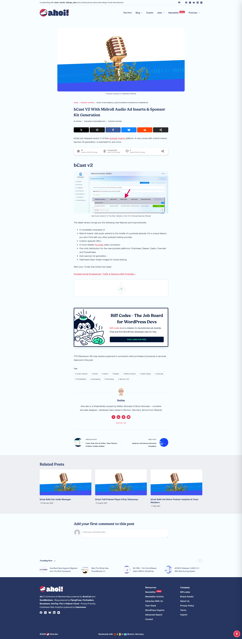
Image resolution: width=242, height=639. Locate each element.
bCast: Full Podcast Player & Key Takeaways (116, 499)
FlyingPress (76, 600)
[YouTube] (201, 3)
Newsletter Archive (154, 596)
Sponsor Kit (123, 379)
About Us (184, 601)
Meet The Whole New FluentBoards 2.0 (100, 569)
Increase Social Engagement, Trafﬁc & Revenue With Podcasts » (105, 273)
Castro (105, 373)
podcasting (95, 379)
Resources (150, 587)
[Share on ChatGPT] (97, 129)
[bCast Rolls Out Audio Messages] (65, 482)
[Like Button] (121, 289)
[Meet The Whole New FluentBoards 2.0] (85, 569)
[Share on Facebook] (113, 129)
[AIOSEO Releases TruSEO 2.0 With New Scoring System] (168, 569)
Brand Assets (186, 596)
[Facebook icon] (113, 417)
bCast (95, 373)
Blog (138, 12)
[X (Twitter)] (190, 3)
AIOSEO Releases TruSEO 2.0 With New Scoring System (187, 569)
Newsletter (176, 12)
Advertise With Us (154, 601)
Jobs (159, 12)
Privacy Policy (187, 605)
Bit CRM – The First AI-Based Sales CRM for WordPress (144, 569)
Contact (149, 619)
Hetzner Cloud (72, 603)
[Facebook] (186, 3)
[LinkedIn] (198, 3)
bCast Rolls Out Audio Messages (55, 499)
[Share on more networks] (160, 129)
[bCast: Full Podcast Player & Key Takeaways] (121, 482)
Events (149, 12)
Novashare (45, 603)
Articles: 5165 (121, 423)
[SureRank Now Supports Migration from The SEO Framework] (43, 569)
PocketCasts (80, 379)
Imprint (183, 614)
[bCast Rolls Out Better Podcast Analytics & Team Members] (176, 482)
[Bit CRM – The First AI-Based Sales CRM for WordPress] (126, 569)
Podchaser (109, 379)
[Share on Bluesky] (129, 129)
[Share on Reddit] (144, 129)
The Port (127, 12)
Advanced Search (153, 614)
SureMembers (46, 600)
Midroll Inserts (129, 373)
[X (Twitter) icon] (128, 417)
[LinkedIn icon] (118, 417)
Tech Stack (150, 605)
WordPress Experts (154, 610)
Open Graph (145, 373)
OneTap (54, 603)
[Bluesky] (194, 3)
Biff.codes (114, 327)
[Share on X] (81, 129)
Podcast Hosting (115, 121)
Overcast (159, 373)
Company (185, 587)
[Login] (179, 3)
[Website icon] (123, 417)
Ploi (61, 603)
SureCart (87, 596)
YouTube (99, 244)
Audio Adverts (81, 373)
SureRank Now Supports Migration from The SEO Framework (64, 569)
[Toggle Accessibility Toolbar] (237, 634)
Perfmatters (88, 600)
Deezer (116, 373)
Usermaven (80, 607)
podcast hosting (117, 138)
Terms (183, 610)
